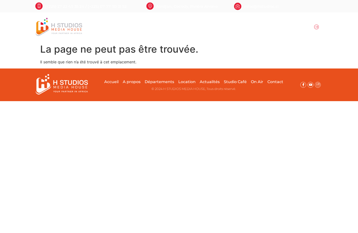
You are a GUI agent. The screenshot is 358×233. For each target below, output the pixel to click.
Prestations (210, 27)
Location (183, 27)
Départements (152, 27)
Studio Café (235, 81)
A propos (124, 27)
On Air (260, 27)
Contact (275, 81)
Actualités (236, 27)
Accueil (104, 27)
